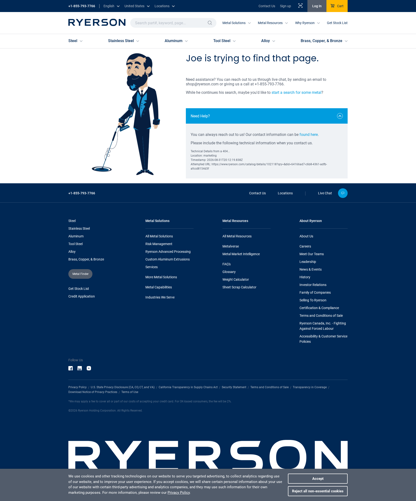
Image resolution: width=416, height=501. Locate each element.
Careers (305, 246)
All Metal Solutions (159, 236)
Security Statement (234, 387)
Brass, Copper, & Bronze (86, 259)
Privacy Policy (77, 387)
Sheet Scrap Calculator (239, 287)
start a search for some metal (296, 92)
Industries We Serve (160, 297)
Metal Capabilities (158, 287)
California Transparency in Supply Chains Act (188, 387)
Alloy (72, 252)
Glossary (229, 272)
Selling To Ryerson (312, 300)
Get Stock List (337, 23)
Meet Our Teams (311, 254)
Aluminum (76, 236)
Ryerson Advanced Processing (168, 252)
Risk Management (158, 244)
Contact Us (267, 6)
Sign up (285, 6)
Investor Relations (312, 285)
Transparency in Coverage (310, 387)
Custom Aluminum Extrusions (167, 259)
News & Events (310, 269)
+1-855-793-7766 (81, 6)
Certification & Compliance (319, 308)
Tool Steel (75, 244)
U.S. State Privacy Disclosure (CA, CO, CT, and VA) (123, 387)
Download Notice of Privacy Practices (92, 392)
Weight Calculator (235, 279)
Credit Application (81, 296)
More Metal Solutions (161, 277)
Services (151, 267)
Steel (72, 221)
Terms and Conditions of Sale (321, 315)
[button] (210, 23)
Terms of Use (129, 392)
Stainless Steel (79, 228)
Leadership (307, 262)
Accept (318, 478)
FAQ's (226, 264)
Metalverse (230, 246)
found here (308, 134)
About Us (306, 236)
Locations (285, 193)
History (304, 277)
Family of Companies (315, 292)
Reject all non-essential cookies (318, 491)
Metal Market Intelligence (241, 254)
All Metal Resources (237, 236)
